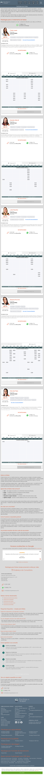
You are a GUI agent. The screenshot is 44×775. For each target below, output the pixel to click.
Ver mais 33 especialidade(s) (31, 129)
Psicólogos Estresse (32, 732)
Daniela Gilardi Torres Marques (6, 758)
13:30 (7, 269)
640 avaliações (38, 548)
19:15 (14, 100)
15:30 (39, 272)
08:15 (7, 81)
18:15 (14, 98)
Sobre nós (3, 708)
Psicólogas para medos (8, 601)
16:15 (14, 94)
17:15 (14, 96)
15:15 (14, 93)
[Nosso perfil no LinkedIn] (16, 722)
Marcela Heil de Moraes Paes (6, 759)
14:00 (11, 360)
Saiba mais (36, 770)
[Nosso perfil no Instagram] (18, 722)
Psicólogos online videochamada (35, 722)
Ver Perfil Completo (22, 50)
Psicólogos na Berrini (19, 740)
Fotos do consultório (5, 712)
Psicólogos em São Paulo (34, 740)
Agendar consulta (4, 724)
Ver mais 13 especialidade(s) (29, 311)
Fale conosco (3, 719)
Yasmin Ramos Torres (18, 762)
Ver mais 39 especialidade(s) (29, 39)
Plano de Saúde (4, 720)
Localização (32, 765)
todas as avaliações (23, 562)
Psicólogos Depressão (5, 732)
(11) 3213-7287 (12, 765)
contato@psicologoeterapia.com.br (22, 765)
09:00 (28, 172)
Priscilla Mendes (20, 759)
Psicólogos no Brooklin (5, 740)
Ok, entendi (22, 772)
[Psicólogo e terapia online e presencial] (22, 700)
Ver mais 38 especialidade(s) (31, 219)
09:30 (7, 262)
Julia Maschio (20, 758)
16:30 (14, 274)
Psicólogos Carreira (19, 731)
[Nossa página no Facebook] (21, 722)
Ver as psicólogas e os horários (22, 674)
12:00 (28, 177)
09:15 (32, 82)
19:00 (11, 189)
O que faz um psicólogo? (5, 721)
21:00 (7, 372)
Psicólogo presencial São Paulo (35, 723)
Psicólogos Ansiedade (5, 731)
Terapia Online (4, 752)
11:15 (7, 86)
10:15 (7, 84)
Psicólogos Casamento (33, 731)
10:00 (28, 174)
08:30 (7, 260)
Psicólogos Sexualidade (19, 735)
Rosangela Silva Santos (21, 761)
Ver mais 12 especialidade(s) (17, 402)
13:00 (3, 179)
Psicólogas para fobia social (9, 602)
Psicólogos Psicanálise (19, 746)
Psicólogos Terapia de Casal (34, 735)
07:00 (28, 169)
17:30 (39, 276)
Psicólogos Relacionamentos (6, 735)
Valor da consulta (4, 725)
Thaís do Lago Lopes (4, 762)
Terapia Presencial (18, 752)
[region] (22, 771)
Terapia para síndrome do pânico (10, 597)
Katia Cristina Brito (32, 758)
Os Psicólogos (3, 709)
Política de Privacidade (5, 714)
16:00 (11, 184)
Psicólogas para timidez (8, 604)
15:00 (11, 182)
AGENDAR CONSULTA (29, 111)
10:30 (7, 264)
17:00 (11, 186)
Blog (2, 713)
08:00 (28, 170)
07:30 (7, 258)
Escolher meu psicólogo (5, 722)
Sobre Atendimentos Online (6, 710)
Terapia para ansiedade (8, 599)
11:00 (28, 176)
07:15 (7, 79)
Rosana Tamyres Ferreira (5, 761)
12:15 (7, 88)
